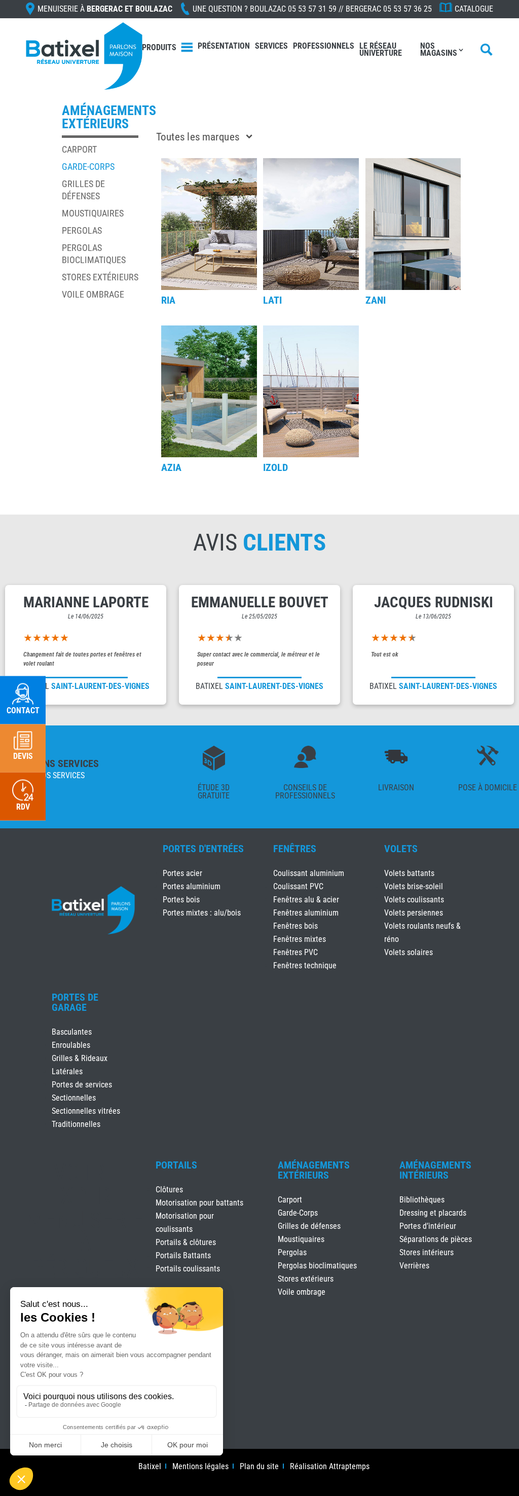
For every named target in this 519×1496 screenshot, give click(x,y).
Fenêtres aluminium (306, 913)
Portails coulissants (188, 1268)
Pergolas (82, 230)
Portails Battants (183, 1255)
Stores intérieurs (426, 1252)
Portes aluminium (191, 886)
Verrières (414, 1265)
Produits (159, 47)
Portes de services (82, 1084)
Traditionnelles (76, 1124)
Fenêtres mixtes (299, 939)
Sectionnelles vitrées (86, 1111)
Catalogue (474, 9)
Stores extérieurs (100, 277)
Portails (176, 1165)
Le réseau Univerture (380, 49)
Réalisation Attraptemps (329, 1467)
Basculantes (72, 1032)
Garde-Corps (88, 166)
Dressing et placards (432, 1213)
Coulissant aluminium (308, 873)
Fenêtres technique (305, 965)
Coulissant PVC (298, 886)
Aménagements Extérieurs (314, 1170)
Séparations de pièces (435, 1239)
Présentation (224, 46)
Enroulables (71, 1045)
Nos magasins (438, 49)
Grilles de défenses (309, 1226)
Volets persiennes (413, 913)
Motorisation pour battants (199, 1203)
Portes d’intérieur (427, 1226)
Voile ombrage (93, 294)
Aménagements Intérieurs (435, 1170)
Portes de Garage (75, 1002)
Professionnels (323, 46)
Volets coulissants (414, 899)
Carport (79, 149)
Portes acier (182, 873)
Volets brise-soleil (413, 886)
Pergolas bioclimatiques (317, 1265)
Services (271, 46)
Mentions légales (200, 1467)
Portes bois (181, 899)
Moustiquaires (93, 213)
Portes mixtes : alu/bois (202, 913)
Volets (401, 849)
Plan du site (259, 1467)
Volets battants (409, 873)
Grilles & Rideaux (79, 1058)
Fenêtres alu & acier (306, 899)
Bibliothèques (421, 1200)
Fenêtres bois (295, 926)
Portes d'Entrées (203, 849)
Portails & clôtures (186, 1242)
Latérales (67, 1071)
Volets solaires (408, 952)
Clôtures (169, 1189)
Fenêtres (294, 849)
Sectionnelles (74, 1098)
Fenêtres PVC (295, 952)
